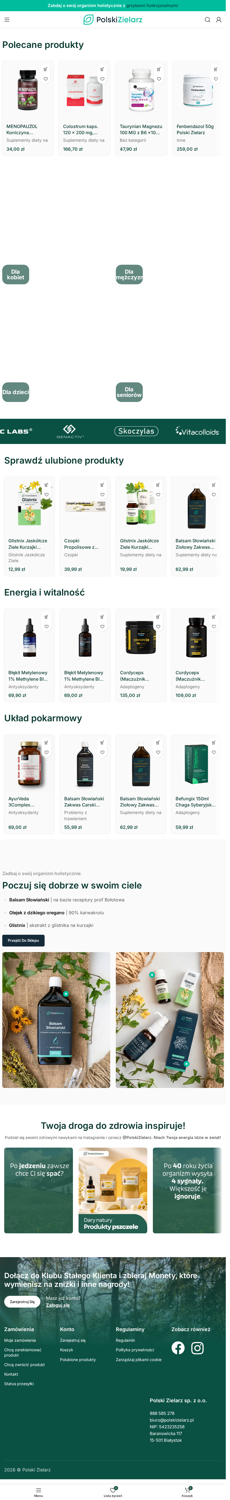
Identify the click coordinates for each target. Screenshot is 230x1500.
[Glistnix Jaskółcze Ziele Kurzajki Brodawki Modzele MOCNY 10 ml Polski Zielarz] (141, 505)
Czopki (71, 554)
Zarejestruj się (73, 1340)
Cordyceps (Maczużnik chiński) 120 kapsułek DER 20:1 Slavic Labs (195, 676)
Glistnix (17, 925)
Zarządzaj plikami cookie (139, 1359)
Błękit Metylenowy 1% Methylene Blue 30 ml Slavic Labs (84, 676)
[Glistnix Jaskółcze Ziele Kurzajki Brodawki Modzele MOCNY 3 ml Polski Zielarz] (29, 505)
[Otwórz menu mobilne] (7, 19)
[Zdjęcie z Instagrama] (38, 1190)
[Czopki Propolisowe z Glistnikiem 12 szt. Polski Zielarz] (85, 505)
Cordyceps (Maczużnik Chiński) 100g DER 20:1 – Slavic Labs (140, 676)
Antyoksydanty (23, 686)
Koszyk (66, 1349)
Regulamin (125, 1340)
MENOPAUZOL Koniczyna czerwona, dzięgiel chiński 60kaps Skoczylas (26, 130)
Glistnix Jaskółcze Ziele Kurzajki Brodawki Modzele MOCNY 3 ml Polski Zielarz (29, 544)
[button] (45, 69)
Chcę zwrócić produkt (24, 1364)
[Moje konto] (218, 19)
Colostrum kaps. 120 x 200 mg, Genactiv (80, 130)
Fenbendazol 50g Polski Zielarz (195, 129)
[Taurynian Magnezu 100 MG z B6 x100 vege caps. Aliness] (141, 90)
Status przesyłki (19, 1383)
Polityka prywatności (135, 1349)
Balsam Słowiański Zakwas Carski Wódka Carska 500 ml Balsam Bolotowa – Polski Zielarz (84, 802)
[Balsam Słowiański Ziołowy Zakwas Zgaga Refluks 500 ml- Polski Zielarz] (196, 505)
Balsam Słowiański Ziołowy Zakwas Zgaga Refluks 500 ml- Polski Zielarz (196, 544)
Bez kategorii (133, 140)
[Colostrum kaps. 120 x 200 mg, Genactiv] (84, 90)
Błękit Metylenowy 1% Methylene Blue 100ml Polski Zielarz (28, 676)
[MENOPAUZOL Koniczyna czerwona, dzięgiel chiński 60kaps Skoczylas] (27, 90)
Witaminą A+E (158, 5)
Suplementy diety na (27, 140)
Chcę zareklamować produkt (23, 1352)
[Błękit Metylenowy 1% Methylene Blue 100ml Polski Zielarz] (29, 637)
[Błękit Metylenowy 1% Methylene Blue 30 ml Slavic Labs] (85, 637)
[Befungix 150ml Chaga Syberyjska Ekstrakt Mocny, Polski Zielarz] (196, 763)
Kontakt (11, 1374)
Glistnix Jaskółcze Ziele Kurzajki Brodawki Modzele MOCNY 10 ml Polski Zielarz (140, 544)
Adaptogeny (132, 686)
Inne (181, 140)
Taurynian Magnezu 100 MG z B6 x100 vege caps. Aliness (141, 130)
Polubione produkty (78, 1359)
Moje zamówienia (20, 1340)
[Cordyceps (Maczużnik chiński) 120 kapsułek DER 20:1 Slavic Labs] (196, 637)
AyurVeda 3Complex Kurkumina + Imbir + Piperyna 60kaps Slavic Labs (28, 802)
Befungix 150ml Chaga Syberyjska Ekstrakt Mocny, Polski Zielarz (195, 802)
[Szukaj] (207, 19)
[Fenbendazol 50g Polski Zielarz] (198, 90)
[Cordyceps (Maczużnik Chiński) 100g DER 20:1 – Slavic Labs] (141, 637)
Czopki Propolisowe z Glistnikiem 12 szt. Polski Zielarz (83, 544)
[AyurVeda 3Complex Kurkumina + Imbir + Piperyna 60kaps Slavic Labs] (29, 763)
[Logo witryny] (113, 19)
